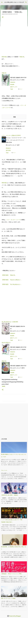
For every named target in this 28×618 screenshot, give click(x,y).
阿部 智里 (4, 56)
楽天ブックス (13, 86)
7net (11, 89)
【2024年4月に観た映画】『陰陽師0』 (10, 495)
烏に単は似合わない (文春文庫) (10, 321)
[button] (2, 17)
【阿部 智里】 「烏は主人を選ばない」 (12, 279)
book (3, 386)
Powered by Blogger (15, 616)
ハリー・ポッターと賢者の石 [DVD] (11, 135)
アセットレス (4, 470)
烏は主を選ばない (6, 342)
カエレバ (14, 152)
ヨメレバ (20, 89)
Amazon (12, 82)
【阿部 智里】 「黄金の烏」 (9, 275)
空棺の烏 (22, 56)
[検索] (26, 2)
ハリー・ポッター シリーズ (13, 219)
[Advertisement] (14, 37)
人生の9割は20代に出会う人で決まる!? (14, 2)
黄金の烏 (4, 361)
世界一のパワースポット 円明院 (8, 598)
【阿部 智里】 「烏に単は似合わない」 (12, 284)
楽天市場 (8, 150)
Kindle (12, 84)
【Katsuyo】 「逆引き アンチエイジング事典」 (11, 573)
